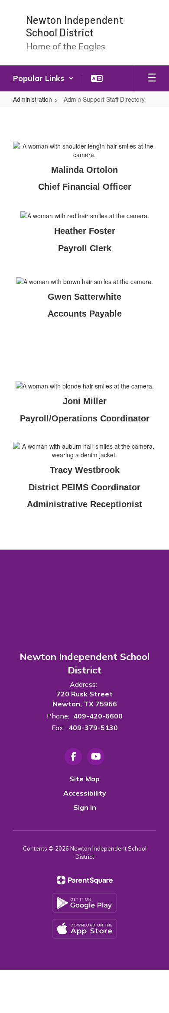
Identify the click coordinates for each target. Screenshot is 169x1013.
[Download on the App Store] (84, 929)
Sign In (84, 807)
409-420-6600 (98, 716)
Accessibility (84, 793)
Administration (32, 99)
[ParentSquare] (85, 880)
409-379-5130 (93, 727)
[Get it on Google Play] (84, 903)
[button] (43, 78)
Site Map (84, 778)
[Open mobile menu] (151, 78)
